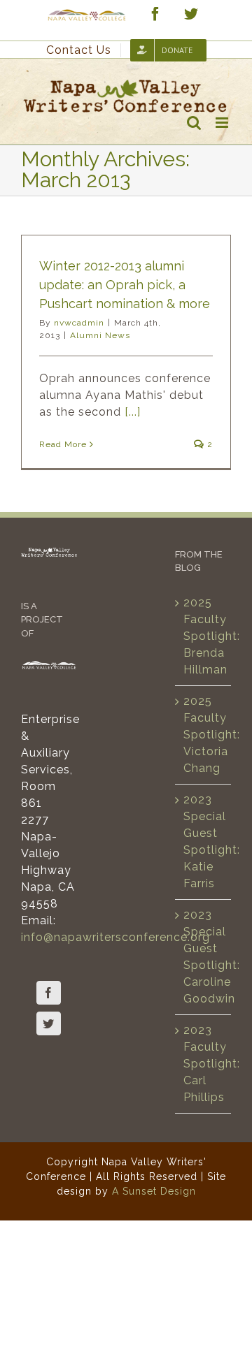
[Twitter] (48, 1023)
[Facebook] (48, 993)
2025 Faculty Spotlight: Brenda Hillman (203, 636)
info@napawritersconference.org (115, 937)
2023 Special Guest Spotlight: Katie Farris (203, 841)
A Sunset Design (154, 1191)
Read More (63, 444)
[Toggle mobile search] (194, 122)
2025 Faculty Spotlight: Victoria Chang (203, 734)
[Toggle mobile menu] (223, 122)
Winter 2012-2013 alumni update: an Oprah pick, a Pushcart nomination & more (124, 284)
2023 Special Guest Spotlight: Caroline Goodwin (203, 956)
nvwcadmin (79, 323)
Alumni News (100, 335)
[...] (133, 411)
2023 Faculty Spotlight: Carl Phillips (203, 1063)
